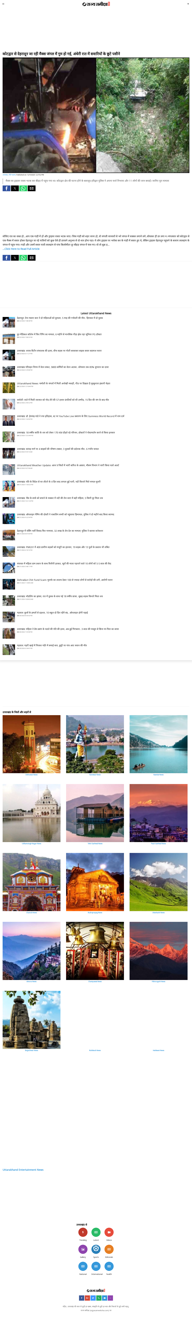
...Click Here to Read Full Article (21, 249)
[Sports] (96, 1249)
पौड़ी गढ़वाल (12, 175)
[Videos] (109, 1232)
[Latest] (96, 1232)
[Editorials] (109, 1249)
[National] (83, 1266)
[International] (96, 1266)
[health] (109, 1266)
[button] (6, 188)
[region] (96, 30)
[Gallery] (83, 1249)
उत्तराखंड (5, 175)
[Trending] (83, 1232)
